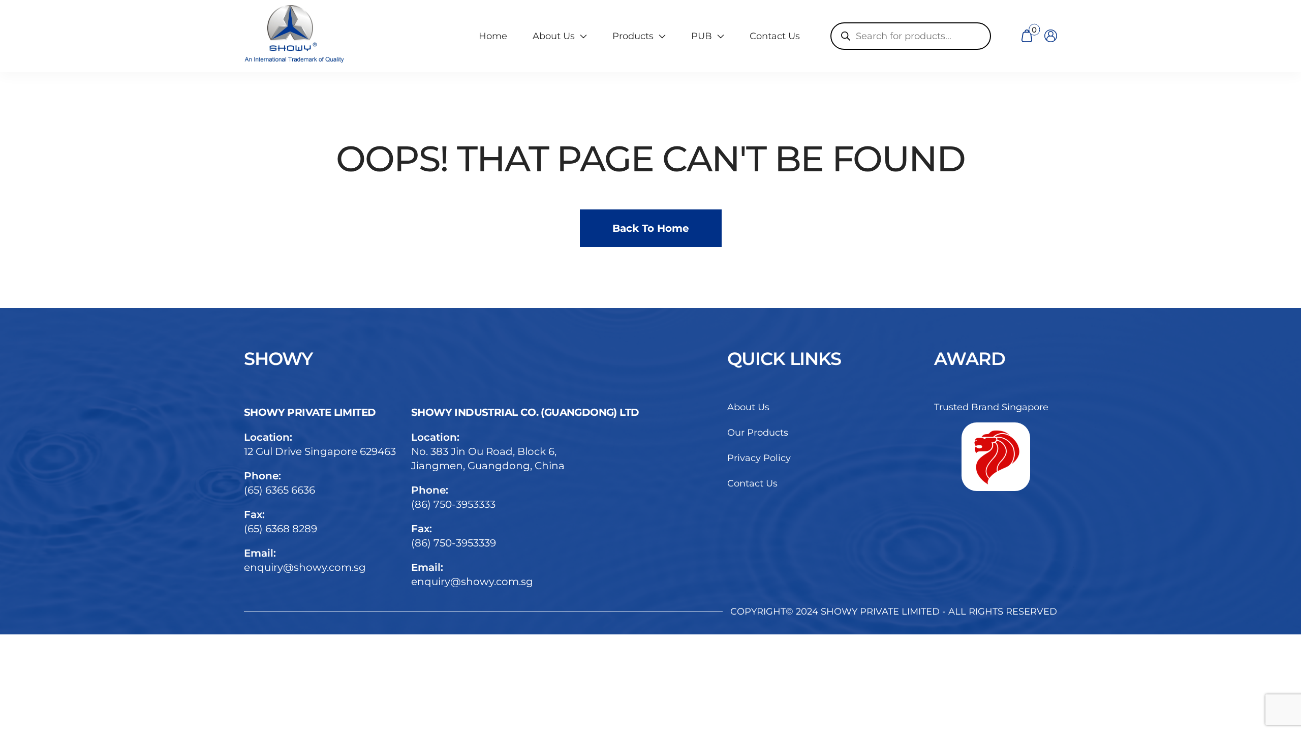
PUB (701, 36)
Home (493, 36)
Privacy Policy (759, 458)
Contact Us (775, 36)
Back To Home (650, 228)
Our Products (757, 432)
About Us (748, 407)
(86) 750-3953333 (453, 504)
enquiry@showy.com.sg (305, 567)
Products (633, 36)
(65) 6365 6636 (279, 490)
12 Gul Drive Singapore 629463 (320, 451)
